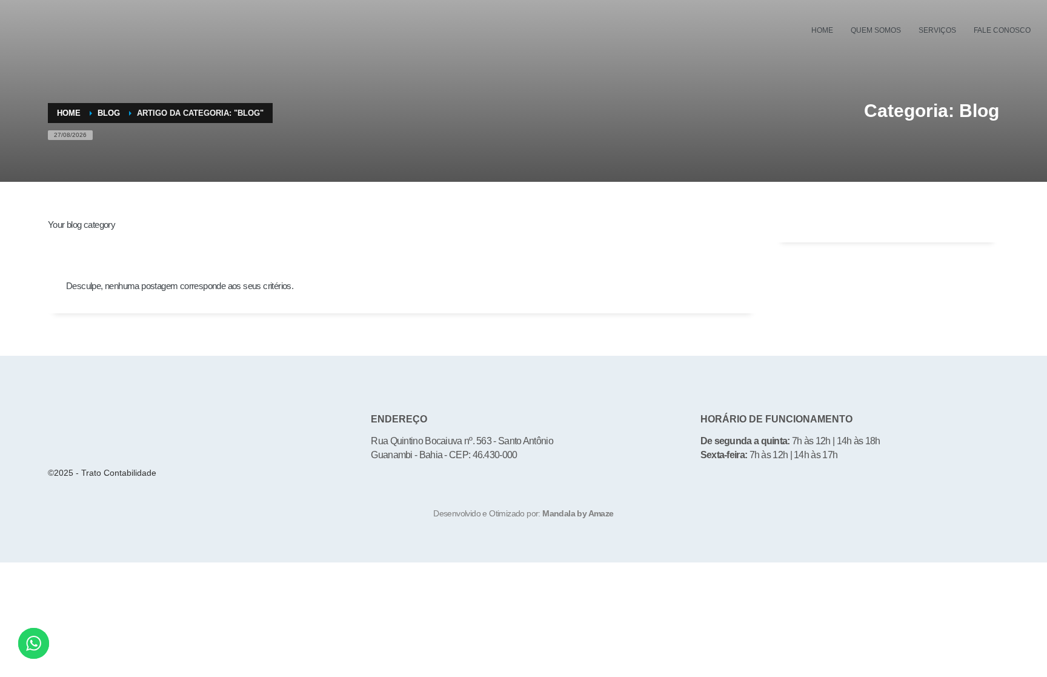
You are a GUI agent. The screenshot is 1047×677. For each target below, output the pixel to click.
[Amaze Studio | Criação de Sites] (524, 538)
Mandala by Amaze (577, 513)
